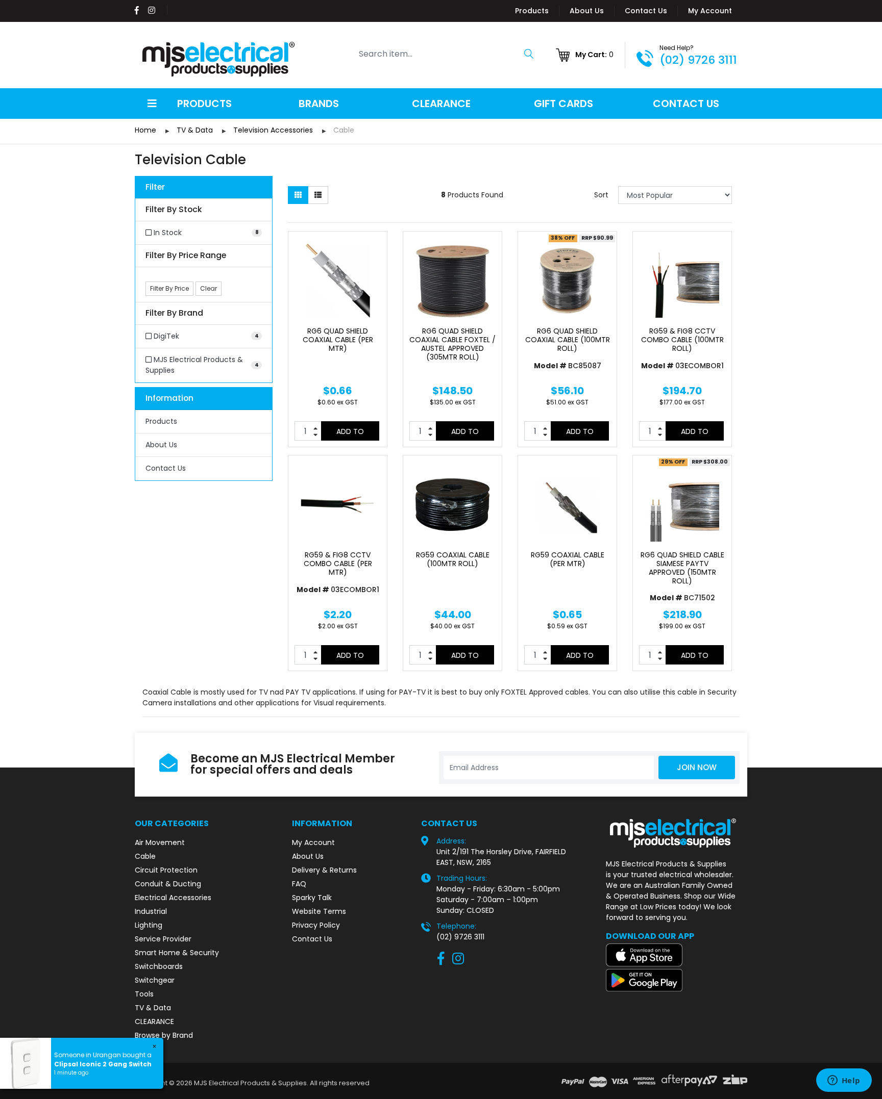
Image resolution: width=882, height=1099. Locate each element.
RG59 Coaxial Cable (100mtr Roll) (452, 559)
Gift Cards (563, 103)
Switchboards (159, 966)
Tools (144, 994)
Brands (319, 103)
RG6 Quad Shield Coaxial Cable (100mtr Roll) (567, 339)
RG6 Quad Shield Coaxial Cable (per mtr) (338, 339)
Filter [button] (155, 187)
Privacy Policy (316, 925)
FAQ (299, 884)
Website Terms (319, 911)
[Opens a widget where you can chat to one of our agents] (844, 1081)
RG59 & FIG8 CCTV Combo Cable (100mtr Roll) (682, 339)
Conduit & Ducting (168, 884)
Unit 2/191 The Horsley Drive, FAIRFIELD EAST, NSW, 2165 (501, 857)
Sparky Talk (312, 897)
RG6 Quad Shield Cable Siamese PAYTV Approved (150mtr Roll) (682, 567)
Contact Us (646, 11)
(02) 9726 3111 (698, 60)
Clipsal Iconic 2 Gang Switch (103, 1064)
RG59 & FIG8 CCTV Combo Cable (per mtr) (338, 563)
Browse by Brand (164, 1035)
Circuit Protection (166, 870)
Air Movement (160, 842)
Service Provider (163, 939)
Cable (145, 856)
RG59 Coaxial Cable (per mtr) (567, 559)
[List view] (318, 195)
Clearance (441, 103)
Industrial (151, 911)
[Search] (529, 53)
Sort (601, 195)
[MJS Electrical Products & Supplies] (219, 59)
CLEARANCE (154, 1021)
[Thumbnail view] (298, 195)
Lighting (148, 925)
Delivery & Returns (324, 870)
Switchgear (155, 980)
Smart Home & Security (177, 953)
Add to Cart (350, 433)
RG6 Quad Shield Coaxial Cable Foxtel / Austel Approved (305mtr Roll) (452, 344)
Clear (208, 288)
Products (532, 11)
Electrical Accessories (173, 897)
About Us (587, 11)
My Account (710, 11)
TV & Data (153, 1008)
